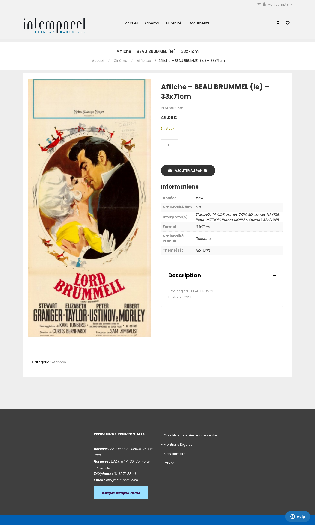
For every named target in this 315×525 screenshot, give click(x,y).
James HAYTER (266, 214)
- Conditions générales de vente (189, 435)
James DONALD (239, 214)
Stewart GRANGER (264, 219)
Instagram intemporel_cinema (121, 493)
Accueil (131, 23)
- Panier (167, 462)
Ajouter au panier (191, 170)
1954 (199, 198)
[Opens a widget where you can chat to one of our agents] (297, 517)
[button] (278, 23)
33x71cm (203, 226)
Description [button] (184, 275)
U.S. (198, 207)
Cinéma (152, 23)
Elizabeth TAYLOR (210, 214)
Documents (199, 23)
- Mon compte (173, 453)
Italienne (203, 238)
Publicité (173, 23)
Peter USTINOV (208, 219)
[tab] (222, 275)
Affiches (144, 60)
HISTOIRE (203, 250)
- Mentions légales (177, 444)
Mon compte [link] (279, 4)
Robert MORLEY (234, 219)
